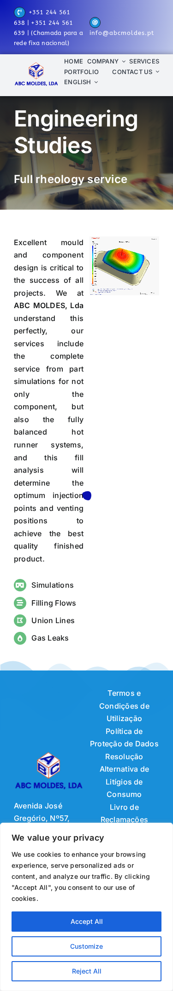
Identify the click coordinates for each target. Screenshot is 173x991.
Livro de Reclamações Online (125, 819)
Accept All (87, 921)
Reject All (86, 971)
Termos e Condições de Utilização (124, 705)
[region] (86, 907)
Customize (86, 946)
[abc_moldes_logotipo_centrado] (36, 64)
